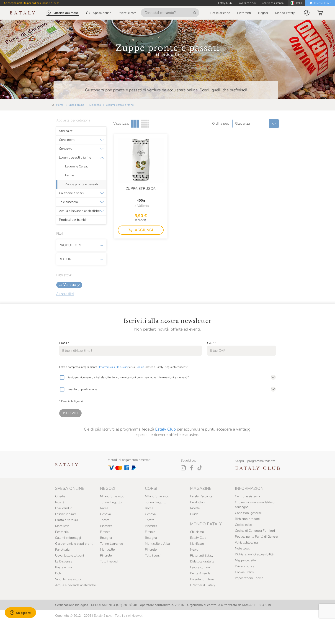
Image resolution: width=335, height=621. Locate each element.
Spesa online (76, 105)
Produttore (70, 245)
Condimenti (67, 139)
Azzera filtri (65, 294)
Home (59, 105)
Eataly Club (165, 429)
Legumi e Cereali (76, 166)
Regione (66, 259)
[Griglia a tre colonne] (135, 124)
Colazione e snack (71, 193)
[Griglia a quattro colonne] (145, 124)
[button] (307, 12)
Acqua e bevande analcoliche (79, 211)
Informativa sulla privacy (114, 367)
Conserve (65, 148)
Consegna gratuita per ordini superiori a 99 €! (31, 3)
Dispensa (95, 105)
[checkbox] (62, 377)
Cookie (140, 367)
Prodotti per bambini (73, 219)
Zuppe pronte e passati (81, 184)
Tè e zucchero (68, 202)
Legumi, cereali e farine (120, 105)
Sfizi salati (66, 131)
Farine (69, 175)
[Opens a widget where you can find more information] (20, 613)
